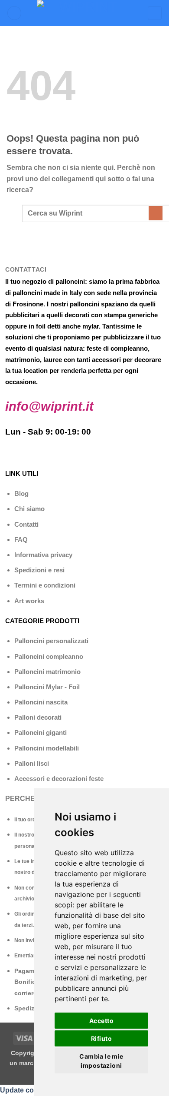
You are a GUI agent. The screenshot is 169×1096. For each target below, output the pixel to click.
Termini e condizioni (44, 585)
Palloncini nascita (41, 702)
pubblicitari (22, 315)
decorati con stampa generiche (111, 315)
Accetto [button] (101, 1020)
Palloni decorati (38, 717)
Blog (21, 493)
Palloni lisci (31, 763)
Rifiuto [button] (101, 1038)
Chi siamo (29, 508)
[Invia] (155, 213)
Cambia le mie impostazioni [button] (101, 1061)
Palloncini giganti (40, 732)
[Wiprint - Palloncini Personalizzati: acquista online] (84, 13)
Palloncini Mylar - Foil (47, 687)
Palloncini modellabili (46, 748)
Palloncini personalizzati (51, 640)
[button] (14, 13)
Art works (29, 600)
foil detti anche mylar (67, 326)
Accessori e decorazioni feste (59, 778)
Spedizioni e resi (39, 570)
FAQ (21, 539)
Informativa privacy (43, 554)
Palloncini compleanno (48, 656)
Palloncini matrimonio (47, 671)
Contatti (26, 524)
